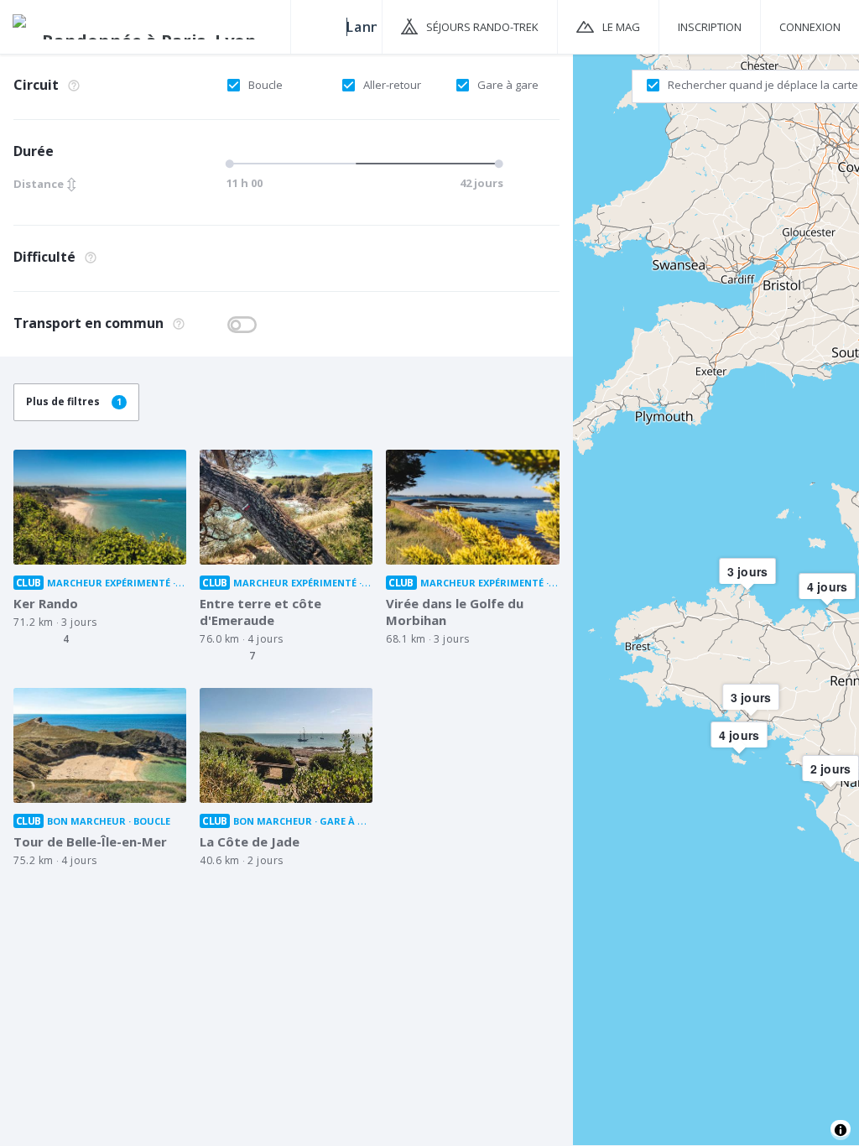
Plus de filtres (74, 401)
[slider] (361, 163)
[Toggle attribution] (840, 1130)
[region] (716, 599)
